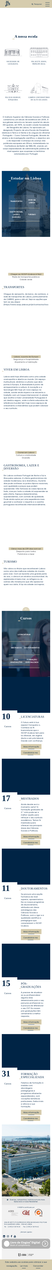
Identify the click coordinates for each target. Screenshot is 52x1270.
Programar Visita (35, 1188)
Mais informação (31, 747)
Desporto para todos (26, 551)
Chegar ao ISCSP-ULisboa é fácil (26, 274)
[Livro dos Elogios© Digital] (26, 1244)
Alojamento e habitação (26, 362)
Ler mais (24, 1266)
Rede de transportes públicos (26, 277)
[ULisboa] (26, 1254)
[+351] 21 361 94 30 (14, 1226)
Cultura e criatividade (26, 455)
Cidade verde (26, 279)
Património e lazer (26, 554)
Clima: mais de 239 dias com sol (26, 549)
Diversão (26, 458)
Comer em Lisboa (26, 452)
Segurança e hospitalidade (26, 359)
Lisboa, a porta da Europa (26, 357)
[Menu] (47, 4)
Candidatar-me (30, 753)
